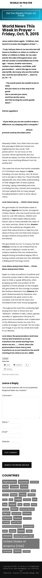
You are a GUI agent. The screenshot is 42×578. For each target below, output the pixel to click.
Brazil (5, 486)
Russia (17, 518)
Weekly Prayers (14, 374)
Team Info (7, 573)
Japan (26, 505)
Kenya (34, 505)
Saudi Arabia (27, 518)
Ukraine (7, 535)
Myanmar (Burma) (27, 509)
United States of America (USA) (14, 543)
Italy (19, 505)
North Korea (16, 513)
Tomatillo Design (28, 573)
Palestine (7, 518)
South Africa (16, 522)
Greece (5, 499)
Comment (7, 395)
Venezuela (7, 551)
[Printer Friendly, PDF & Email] (5, 358)
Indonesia (27, 499)
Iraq (5, 504)
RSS (37, 573)
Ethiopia (14, 495)
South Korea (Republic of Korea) (12, 526)
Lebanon (5, 509)
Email (5, 432)
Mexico (14, 509)
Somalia (6, 522)
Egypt (33, 491)
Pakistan (27, 513)
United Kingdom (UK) (23, 536)
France (22, 494)
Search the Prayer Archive (16, 465)
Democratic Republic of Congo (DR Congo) (16, 491)
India (18, 499)
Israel (12, 504)
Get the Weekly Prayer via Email (21, 14)
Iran (34, 499)
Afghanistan (9, 481)
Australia (23, 481)
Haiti (11, 499)
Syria (21, 530)
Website (5, 441)
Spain (5, 531)
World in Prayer (21, 2)
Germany (31, 495)
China (24, 486)
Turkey (29, 531)
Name (5, 422)
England (5, 495)
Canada (14, 486)
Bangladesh (34, 482)
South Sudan (28, 526)
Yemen (17, 551)
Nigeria (6, 513)
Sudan (12, 531)
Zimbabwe (27, 551)
